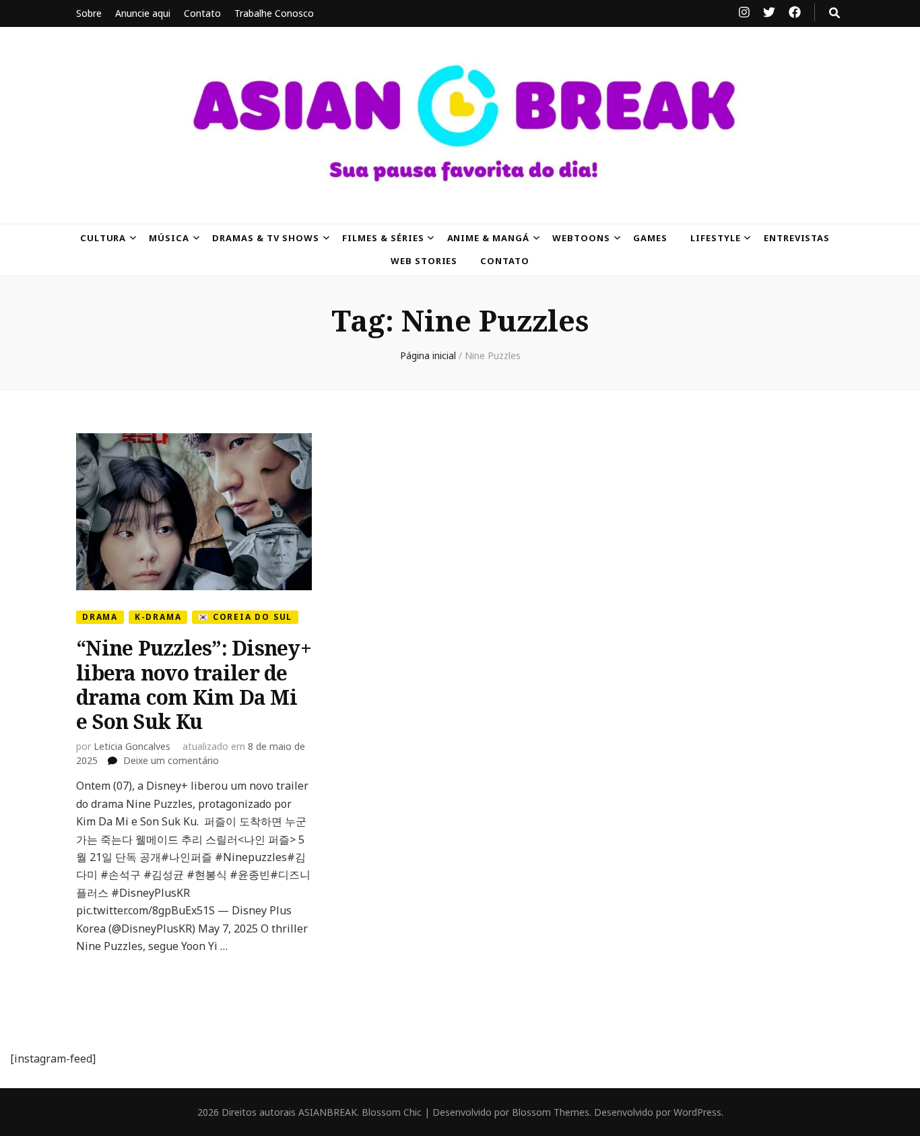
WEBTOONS (581, 238)
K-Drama (158, 617)
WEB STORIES (424, 261)
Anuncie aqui (142, 13)
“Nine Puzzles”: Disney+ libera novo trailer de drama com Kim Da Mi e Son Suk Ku (193, 684)
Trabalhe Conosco (274, 13)
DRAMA (100, 617)
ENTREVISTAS (797, 238)
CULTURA (103, 238)
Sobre (89, 13)
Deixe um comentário (171, 760)
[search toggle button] (834, 12)
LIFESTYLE (715, 238)
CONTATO (504, 261)
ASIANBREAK (327, 1112)
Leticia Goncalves (132, 746)
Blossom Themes (550, 1112)
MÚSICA (169, 238)
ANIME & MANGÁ (488, 238)
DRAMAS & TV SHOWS (265, 238)
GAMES (650, 238)
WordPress (697, 1112)
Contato (202, 13)
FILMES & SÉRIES (383, 238)
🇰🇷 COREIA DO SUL (245, 617)
